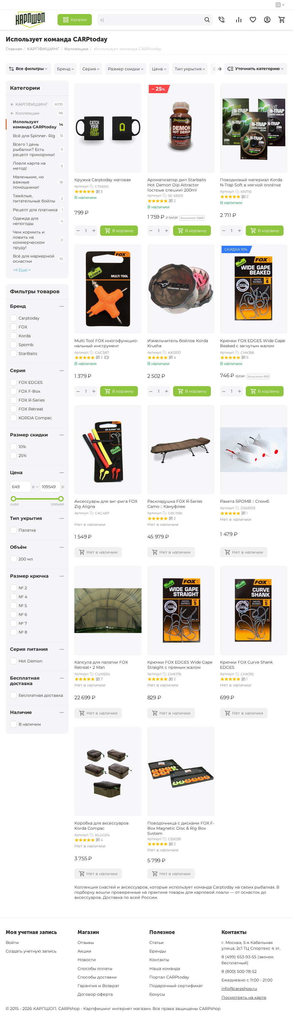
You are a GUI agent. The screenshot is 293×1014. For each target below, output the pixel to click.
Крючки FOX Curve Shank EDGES (246, 665)
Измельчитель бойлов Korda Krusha (177, 343)
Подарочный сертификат (176, 985)
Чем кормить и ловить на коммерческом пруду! (38, 239)
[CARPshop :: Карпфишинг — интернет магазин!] (30, 19)
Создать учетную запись (31, 951)
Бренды (157, 951)
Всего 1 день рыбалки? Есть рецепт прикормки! (38, 149)
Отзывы (86, 942)
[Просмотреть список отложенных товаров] (253, 19)
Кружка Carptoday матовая (102, 179)
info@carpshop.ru (239, 988)
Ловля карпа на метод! (38, 166)
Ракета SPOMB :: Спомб (244, 501)
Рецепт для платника (38, 209)
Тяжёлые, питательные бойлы (38, 198)
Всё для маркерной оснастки (38, 258)
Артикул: (81, 186)
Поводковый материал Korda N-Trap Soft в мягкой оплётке (251, 182)
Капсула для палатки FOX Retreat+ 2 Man (101, 665)
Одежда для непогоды (38, 221)
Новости (87, 959)
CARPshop (209, 1008)
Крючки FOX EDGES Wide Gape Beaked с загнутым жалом (252, 343)
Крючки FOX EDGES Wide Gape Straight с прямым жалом (179, 665)
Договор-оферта (95, 994)
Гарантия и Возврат (98, 985)
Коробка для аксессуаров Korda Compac (101, 826)
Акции (84, 951)
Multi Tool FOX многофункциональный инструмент (106, 343)
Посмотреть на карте (243, 997)
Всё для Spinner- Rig (38, 135)
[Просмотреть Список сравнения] (238, 19)
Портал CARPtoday (169, 977)
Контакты (159, 959)
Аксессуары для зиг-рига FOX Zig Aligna (105, 504)
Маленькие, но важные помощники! (38, 182)
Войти (12, 942)
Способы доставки (97, 977)
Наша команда (164, 968)
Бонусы (157, 994)
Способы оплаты (95, 968)
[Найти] (207, 20)
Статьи (156, 942)
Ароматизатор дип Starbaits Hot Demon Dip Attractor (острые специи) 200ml (176, 184)
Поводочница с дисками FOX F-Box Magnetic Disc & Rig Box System (180, 828)
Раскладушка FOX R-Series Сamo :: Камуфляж (174, 504)
